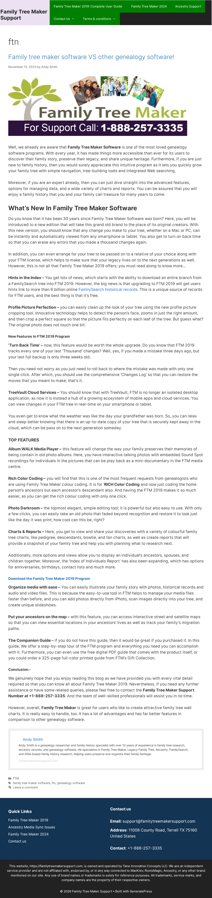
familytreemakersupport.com (38, 761)
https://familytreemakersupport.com (56, 866)
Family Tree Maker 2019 (28, 820)
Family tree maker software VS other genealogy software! (91, 56)
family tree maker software (31, 783)
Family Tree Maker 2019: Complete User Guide (88, 6)
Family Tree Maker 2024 (149, 6)
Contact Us (62, 19)
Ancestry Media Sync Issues (31, 827)
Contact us (17, 841)
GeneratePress (141, 891)
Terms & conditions (97, 19)
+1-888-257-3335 (145, 848)
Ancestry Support (188, 6)
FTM (16, 778)
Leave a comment (25, 787)
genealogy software (71, 783)
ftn (53, 783)
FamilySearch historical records (107, 289)
